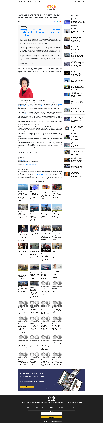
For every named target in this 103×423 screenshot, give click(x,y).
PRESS (34, 1)
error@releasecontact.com (43, 174)
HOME (20, 1)
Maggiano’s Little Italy (23, 114)
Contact (74, 407)
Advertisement (63, 407)
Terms (28, 407)
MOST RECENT (27, 1)
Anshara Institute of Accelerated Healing (41, 140)
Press (51, 407)
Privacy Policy (40, 407)
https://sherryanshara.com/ (29, 164)
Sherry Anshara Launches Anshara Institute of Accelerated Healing (40, 32)
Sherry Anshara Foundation (47, 105)
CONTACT (40, 1)
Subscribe (51, 417)
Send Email (23, 160)
